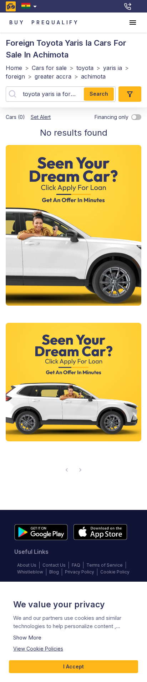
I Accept (73, 666)
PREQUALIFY (55, 22)
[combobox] (30, 6)
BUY (17, 22)
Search (99, 94)
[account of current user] (132, 22)
